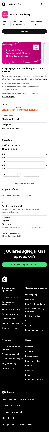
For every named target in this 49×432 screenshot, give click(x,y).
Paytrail (33, 24)
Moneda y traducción (34, 330)
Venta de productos (11, 309)
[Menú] (45, 4)
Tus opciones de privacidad (14, 424)
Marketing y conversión (12, 323)
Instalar (24, 31)
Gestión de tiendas (10, 328)
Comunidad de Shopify (12, 359)
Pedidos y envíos (10, 314)
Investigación (8, 368)
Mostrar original (8, 97)
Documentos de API (11, 354)
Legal (27, 375)
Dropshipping (31, 295)
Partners (29, 365)
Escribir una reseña (11, 175)
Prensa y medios (32, 361)
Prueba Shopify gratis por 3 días (24, 264)
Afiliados (29, 370)
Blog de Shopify (9, 363)
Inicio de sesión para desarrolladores (19, 399)
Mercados (29, 299)
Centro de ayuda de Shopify (11, 348)
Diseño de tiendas (10, 319)
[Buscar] (41, 4)
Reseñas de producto (35, 304)
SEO (27, 321)
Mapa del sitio (8, 418)
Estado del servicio (34, 379)
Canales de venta (10, 297)
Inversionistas (31, 356)
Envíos (28, 325)
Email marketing (32, 316)
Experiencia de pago (11, 128)
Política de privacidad (12, 206)
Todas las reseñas (31, 175)
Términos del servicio (12, 406)
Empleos (29, 351)
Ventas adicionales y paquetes (34, 310)
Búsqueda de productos (8, 303)
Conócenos (30, 347)
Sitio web (6, 224)
